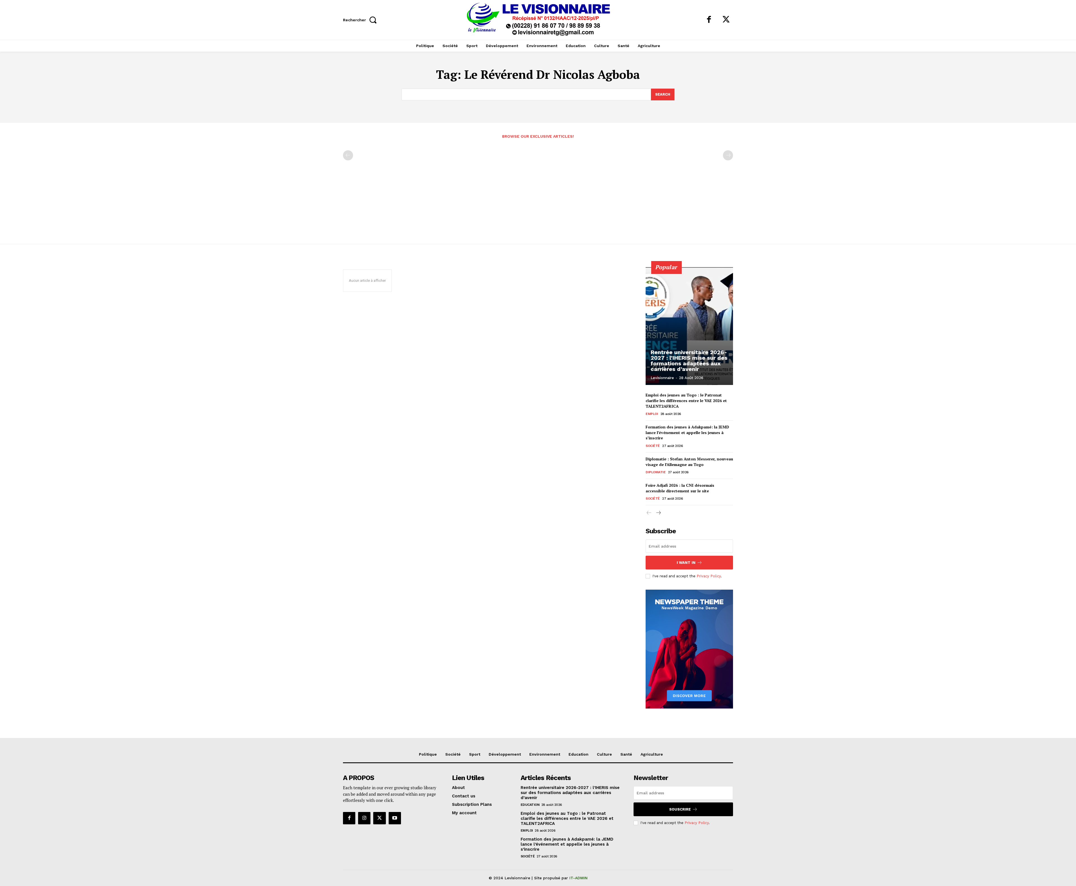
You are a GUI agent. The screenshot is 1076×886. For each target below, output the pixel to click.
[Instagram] (364, 818)
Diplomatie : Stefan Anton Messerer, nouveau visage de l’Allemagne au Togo (689, 461)
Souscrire (680, 809)
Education (530, 805)
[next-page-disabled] (728, 155)
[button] (361, 20)
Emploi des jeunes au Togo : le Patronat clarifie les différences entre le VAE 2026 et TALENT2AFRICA (686, 400)
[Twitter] (726, 20)
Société (653, 446)
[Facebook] (709, 20)
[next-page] (658, 512)
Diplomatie (655, 472)
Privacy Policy (709, 576)
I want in (686, 562)
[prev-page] (348, 155)
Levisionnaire (662, 378)
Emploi (652, 414)
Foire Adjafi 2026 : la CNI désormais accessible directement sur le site (680, 488)
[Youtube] (395, 818)
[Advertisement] (538, 188)
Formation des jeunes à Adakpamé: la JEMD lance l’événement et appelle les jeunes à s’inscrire (687, 432)
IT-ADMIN (578, 878)
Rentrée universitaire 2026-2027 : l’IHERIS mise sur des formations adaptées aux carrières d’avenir (689, 360)
